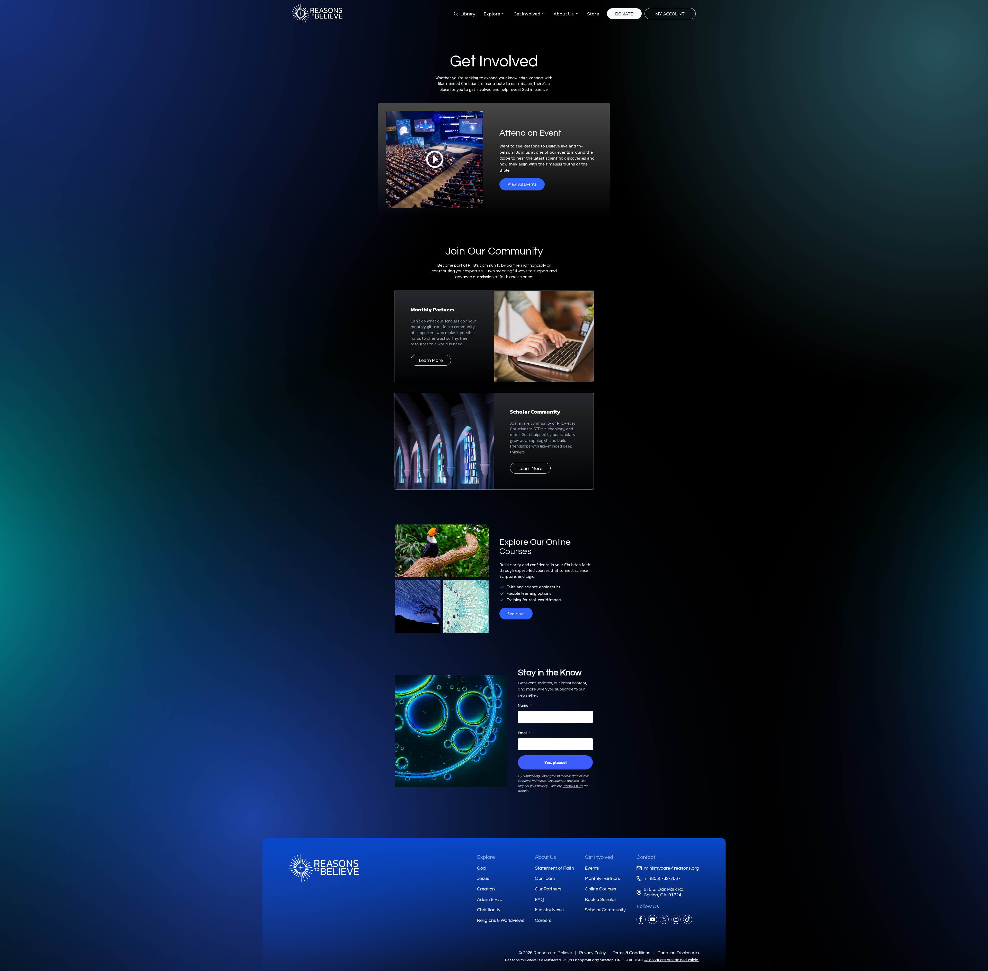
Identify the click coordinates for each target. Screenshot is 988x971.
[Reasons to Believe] (317, 14)
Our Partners (548, 889)
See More (516, 613)
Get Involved (599, 857)
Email (524, 733)
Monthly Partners (602, 878)
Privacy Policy (572, 786)
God (481, 868)
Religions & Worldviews (500, 920)
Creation (486, 889)
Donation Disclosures (678, 953)
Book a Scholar (600, 899)
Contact (646, 857)
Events (592, 868)
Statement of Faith (554, 868)
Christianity (488, 909)
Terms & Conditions (631, 953)
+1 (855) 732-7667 (662, 878)
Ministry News (549, 909)
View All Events (522, 184)
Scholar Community (605, 909)
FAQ (539, 899)
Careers (543, 920)
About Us (545, 857)
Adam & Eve (489, 899)
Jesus (483, 878)
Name (525, 705)
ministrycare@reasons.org (671, 868)
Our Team (545, 878)
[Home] (324, 868)
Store (593, 13)
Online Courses (600, 889)
